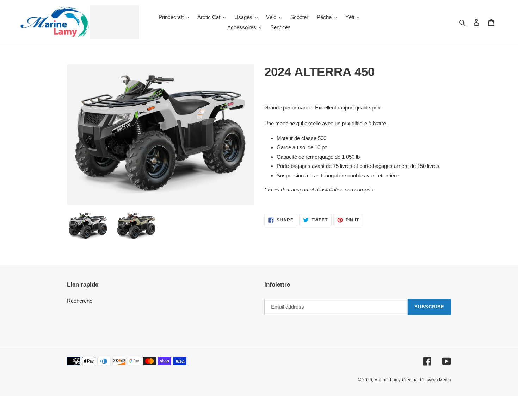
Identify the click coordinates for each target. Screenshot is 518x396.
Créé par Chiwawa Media (426, 379)
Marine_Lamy (387, 379)
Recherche (79, 301)
